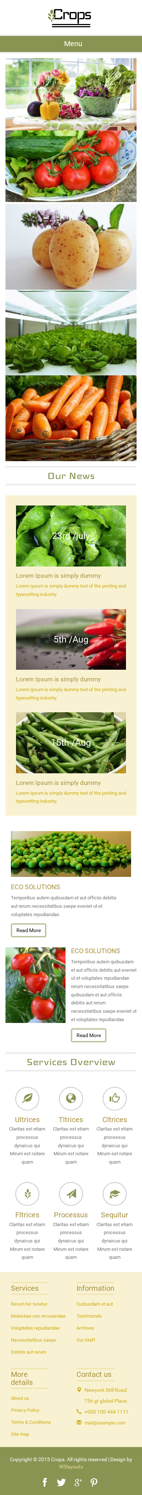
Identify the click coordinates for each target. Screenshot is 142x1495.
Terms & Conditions (31, 1422)
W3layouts (71, 1467)
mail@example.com (104, 1423)
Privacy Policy (25, 1410)
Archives (85, 1328)
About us (20, 1398)
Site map (20, 1434)
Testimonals (89, 1316)
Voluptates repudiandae (35, 1328)
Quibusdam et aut (94, 1304)
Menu (73, 44)
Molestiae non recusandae (38, 1316)
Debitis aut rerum (28, 1352)
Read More (28, 930)
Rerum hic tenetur (29, 1304)
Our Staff (85, 1340)
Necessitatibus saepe (33, 1340)
